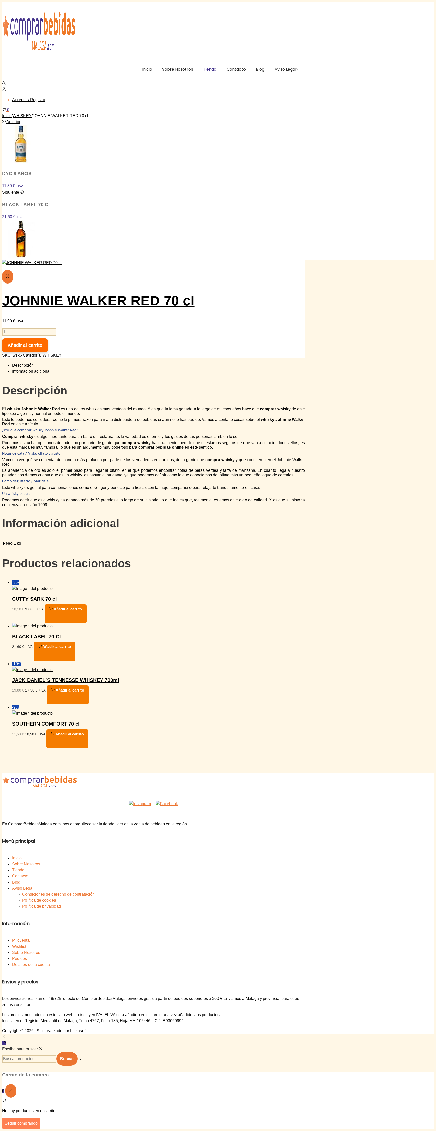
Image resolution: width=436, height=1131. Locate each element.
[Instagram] (140, 801)
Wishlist (19, 946)
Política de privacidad (41, 906)
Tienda (18, 870)
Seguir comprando (21, 1123)
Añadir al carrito (25, 345)
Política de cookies (39, 900)
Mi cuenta (21, 940)
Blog (16, 882)
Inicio (7, 116)
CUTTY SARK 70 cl (34, 599)
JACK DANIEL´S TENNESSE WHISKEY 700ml (65, 680)
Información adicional (31, 371)
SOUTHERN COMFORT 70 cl (46, 724)
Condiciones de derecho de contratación (58, 894)
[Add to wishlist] (8, 8)
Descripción (23, 365)
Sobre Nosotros (26, 864)
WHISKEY (22, 116)
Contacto (20, 876)
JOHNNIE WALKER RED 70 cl (98, 300)
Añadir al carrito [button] (67, 609)
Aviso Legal (22, 888)
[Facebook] (167, 801)
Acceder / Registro (28, 100)
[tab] (158, 365)
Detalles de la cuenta (31, 964)
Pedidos (19, 958)
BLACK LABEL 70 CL (37, 636)
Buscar (67, 1059)
